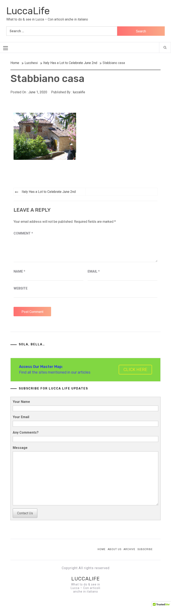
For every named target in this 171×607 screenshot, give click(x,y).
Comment (23, 233)
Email (94, 271)
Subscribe (145, 549)
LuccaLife (28, 11)
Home (102, 549)
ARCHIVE (129, 549)
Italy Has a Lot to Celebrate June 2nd (49, 192)
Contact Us (25, 513)
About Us (114, 549)
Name (19, 271)
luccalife (79, 92)
